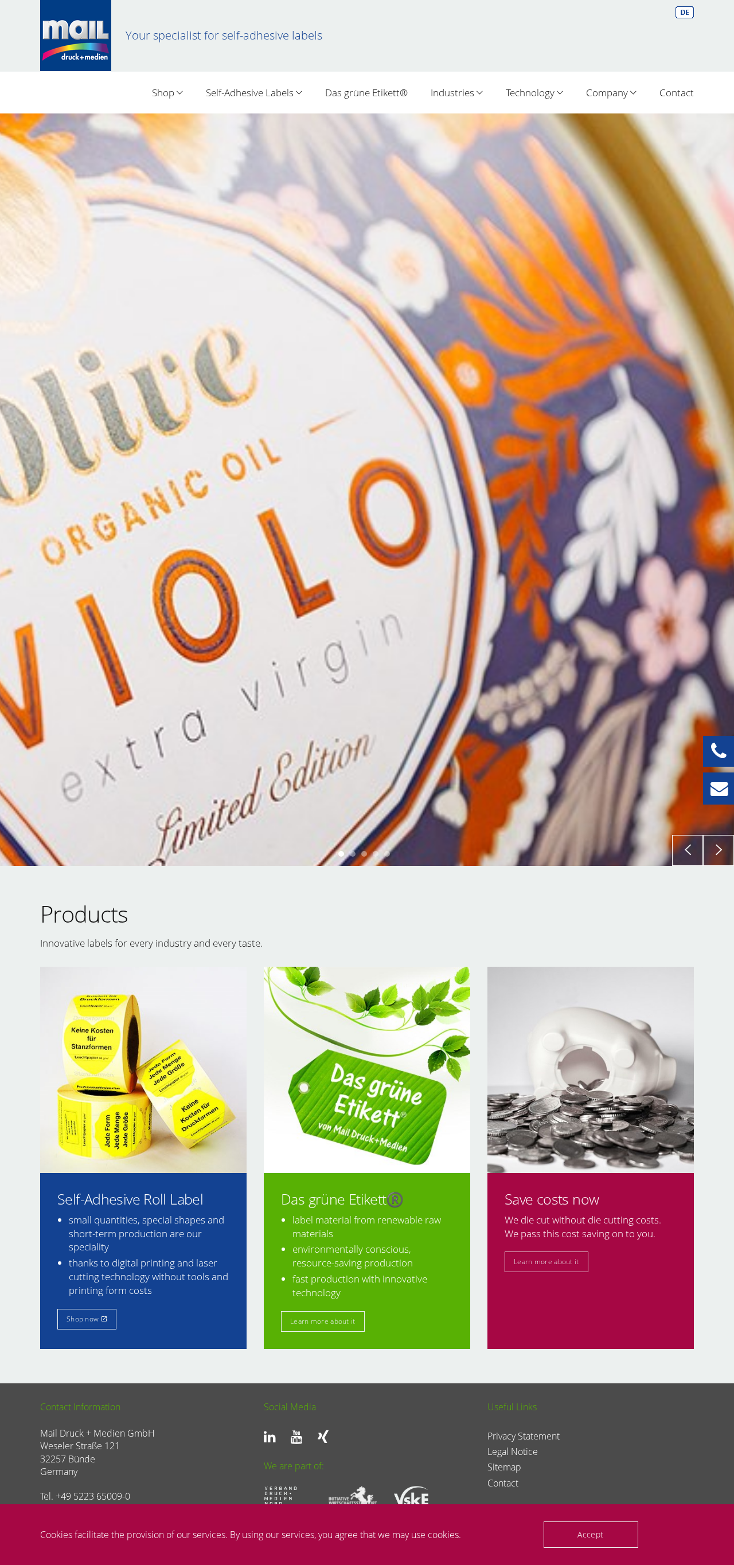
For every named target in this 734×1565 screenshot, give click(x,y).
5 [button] (387, 1118)
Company (608, 92)
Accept (590, 1534)
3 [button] (364, 1118)
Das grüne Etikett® (366, 92)
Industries (454, 92)
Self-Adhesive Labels (251, 92)
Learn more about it (86, 1071)
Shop (164, 92)
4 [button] (375, 1118)
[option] (367, 622)
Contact (676, 92)
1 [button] (341, 1118)
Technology (531, 92)
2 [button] (353, 1118)
